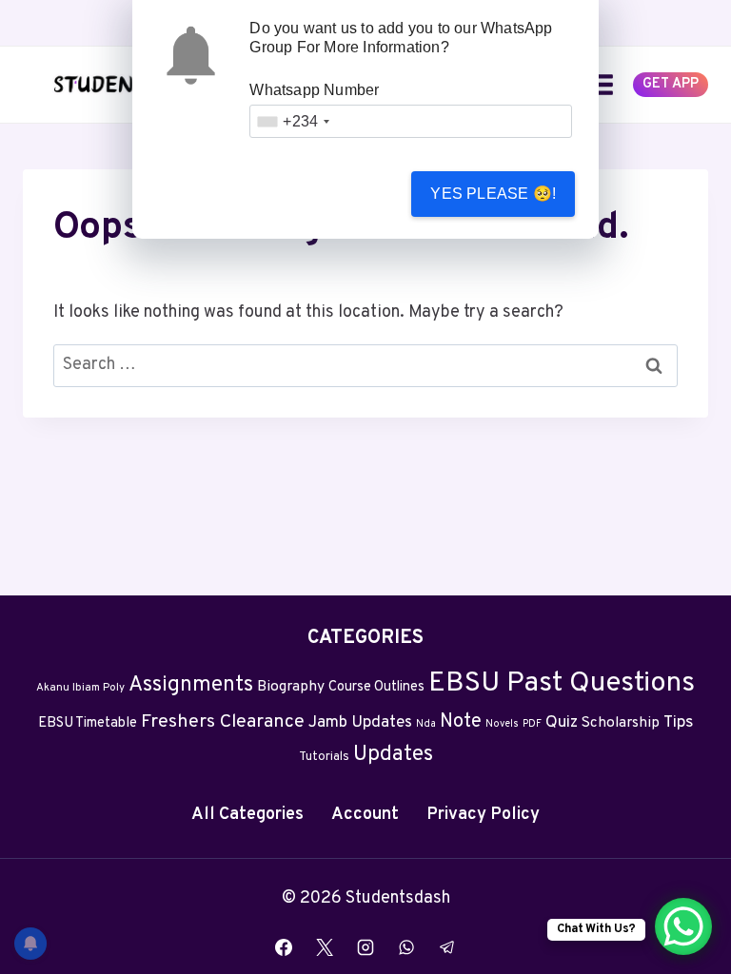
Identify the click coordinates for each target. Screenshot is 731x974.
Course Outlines (376, 687)
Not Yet (327, 193)
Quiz (561, 722)
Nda (426, 724)
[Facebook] (284, 947)
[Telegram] (447, 947)
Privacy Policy (483, 815)
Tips (678, 722)
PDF (532, 724)
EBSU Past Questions (561, 683)
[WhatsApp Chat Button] (683, 926)
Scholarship (621, 723)
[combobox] (292, 121)
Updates (393, 755)
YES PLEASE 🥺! (493, 193)
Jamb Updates (360, 722)
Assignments (190, 685)
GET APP (670, 84)
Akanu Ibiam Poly (80, 687)
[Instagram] (365, 947)
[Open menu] (601, 84)
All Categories (247, 815)
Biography (291, 686)
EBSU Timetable (87, 723)
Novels (502, 724)
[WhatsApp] (406, 947)
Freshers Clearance (223, 722)
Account (365, 815)
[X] (324, 947)
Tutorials (324, 757)
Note (461, 722)
